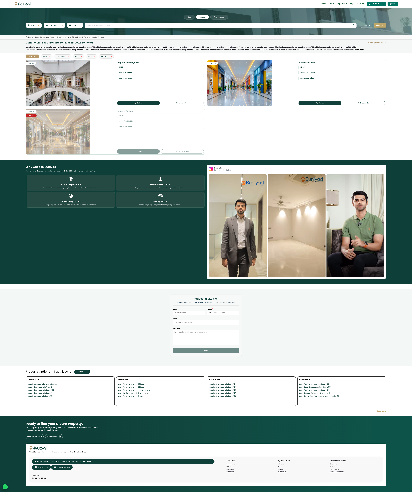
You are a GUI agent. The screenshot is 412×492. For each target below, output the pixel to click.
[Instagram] (33, 478)
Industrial (229, 467)
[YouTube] (45, 478)
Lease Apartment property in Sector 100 (314, 384)
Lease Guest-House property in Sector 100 (315, 387)
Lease (202, 17)
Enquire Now (184, 103)
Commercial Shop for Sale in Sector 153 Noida (190, 50)
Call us (139, 103)
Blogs (352, 3)
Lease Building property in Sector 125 (222, 387)
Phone (210, 309)
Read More (381, 411)
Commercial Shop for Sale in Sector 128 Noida (82, 47)
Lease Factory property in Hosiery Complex (134, 390)
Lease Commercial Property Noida (48, 37)
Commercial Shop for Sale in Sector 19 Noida (267, 50)
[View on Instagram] (238, 225)
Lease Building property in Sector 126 (222, 390)
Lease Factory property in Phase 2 (130, 396)
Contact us (282, 472)
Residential (230, 469)
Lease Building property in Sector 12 (222, 384)
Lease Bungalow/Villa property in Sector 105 (315, 393)
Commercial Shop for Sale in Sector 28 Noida (116, 50)
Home (323, 3)
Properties (341, 3)
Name (175, 309)
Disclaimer (333, 464)
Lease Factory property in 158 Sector (131, 384)
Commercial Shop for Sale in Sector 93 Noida (153, 50)
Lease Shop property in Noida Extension (42, 384)
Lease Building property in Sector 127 (222, 393)
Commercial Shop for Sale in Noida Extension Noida (229, 50)
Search (367, 25)
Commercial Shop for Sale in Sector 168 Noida (338, 47)
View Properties (34, 436)
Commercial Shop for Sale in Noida (49, 47)
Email (175, 319)
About (331, 3)
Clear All (32, 56)
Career (280, 469)
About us (281, 464)
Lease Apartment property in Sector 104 (314, 390)
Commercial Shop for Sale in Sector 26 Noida (154, 47)
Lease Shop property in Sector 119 (40, 396)
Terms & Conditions (337, 472)
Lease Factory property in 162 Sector (131, 387)
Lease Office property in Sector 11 (40, 393)
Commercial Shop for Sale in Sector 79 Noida (228, 47)
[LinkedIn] (42, 478)
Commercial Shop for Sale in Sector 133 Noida (301, 47)
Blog (279, 467)
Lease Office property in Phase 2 (40, 387)
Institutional (230, 472)
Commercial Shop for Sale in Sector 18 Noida (118, 47)
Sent (206, 350)
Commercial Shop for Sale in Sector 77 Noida (304, 50)
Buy (189, 17)
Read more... (360, 50)
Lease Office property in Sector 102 (41, 390)
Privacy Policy (334, 469)
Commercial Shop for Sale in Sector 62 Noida (43, 50)
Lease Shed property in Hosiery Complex (133, 393)
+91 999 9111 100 (377, 4)
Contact (360, 3)
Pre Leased (219, 17)
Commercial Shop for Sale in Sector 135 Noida (80, 50)
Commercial (230, 464)
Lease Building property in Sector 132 (222, 396)
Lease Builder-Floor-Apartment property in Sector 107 (319, 396)
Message (176, 328)
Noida (394, 4)
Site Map (333, 467)
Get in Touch (52, 436)
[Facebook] (36, 478)
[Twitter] (39, 478)
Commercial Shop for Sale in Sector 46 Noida (340, 50)
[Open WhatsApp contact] (5, 486)
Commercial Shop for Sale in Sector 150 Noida (191, 47)
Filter (378, 25)
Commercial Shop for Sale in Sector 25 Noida (264, 47)
